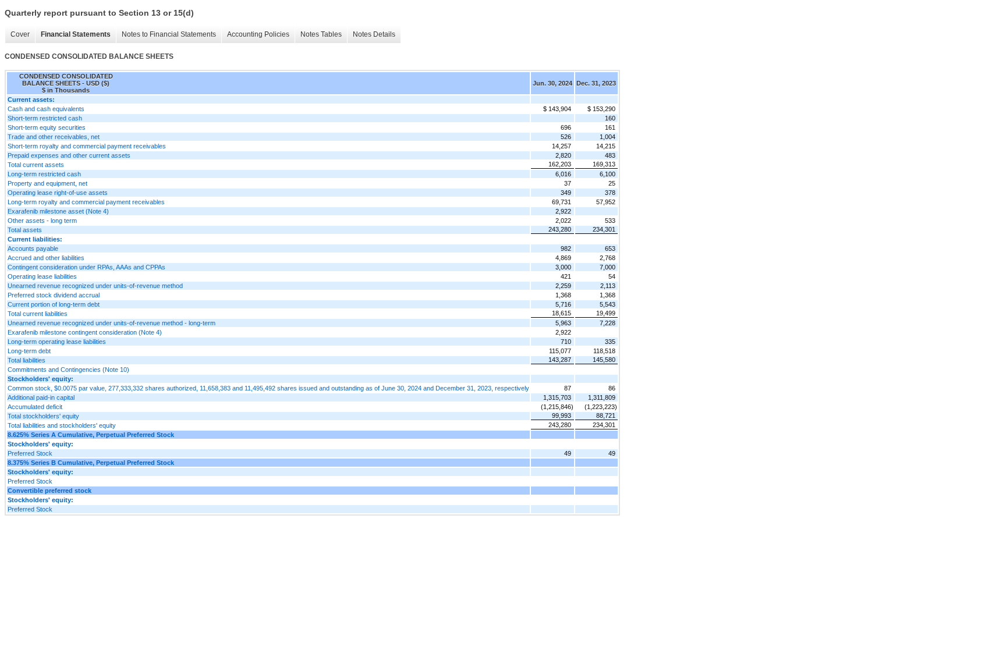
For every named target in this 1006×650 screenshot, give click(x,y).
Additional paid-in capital (41, 397)
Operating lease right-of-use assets (58, 192)
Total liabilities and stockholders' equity (62, 425)
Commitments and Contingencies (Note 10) (68, 369)
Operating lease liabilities (42, 276)
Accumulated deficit (35, 406)
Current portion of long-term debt (54, 304)
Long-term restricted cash (44, 174)
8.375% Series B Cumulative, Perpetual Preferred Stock (91, 462)
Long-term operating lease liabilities (57, 341)
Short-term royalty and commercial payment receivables (87, 146)
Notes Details (374, 34)
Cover (20, 34)
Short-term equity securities (47, 127)
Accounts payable (33, 248)
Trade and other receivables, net (54, 136)
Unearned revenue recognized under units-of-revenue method (95, 285)
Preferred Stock (30, 453)
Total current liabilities (38, 313)
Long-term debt (29, 350)
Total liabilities (26, 360)
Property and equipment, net (47, 183)
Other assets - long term (42, 220)
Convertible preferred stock (49, 490)
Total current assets (36, 164)
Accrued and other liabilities (46, 257)
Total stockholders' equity (43, 416)
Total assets (25, 229)
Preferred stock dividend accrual (54, 295)
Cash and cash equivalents (46, 108)
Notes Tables (321, 34)
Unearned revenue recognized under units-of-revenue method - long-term (111, 322)
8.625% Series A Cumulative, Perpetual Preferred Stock (91, 434)
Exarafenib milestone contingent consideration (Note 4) (85, 332)
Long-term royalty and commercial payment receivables (86, 201)
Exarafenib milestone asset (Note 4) (58, 211)
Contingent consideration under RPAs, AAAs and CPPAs (86, 267)
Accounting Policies (258, 34)
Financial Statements (76, 34)
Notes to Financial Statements (169, 34)
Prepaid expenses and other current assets (69, 155)
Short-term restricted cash (45, 118)
